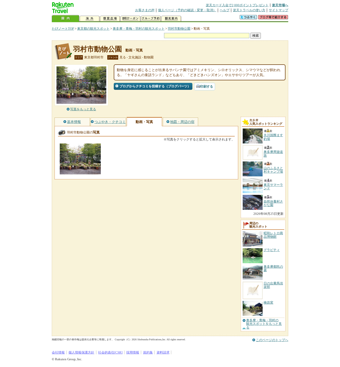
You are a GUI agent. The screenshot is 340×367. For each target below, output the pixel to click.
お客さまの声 (145, 10)
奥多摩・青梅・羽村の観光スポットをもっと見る (264, 324)
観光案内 (171, 18)
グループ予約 (151, 18)
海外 (90, 18)
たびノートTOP (63, 28)
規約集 (148, 352)
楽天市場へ (280, 5)
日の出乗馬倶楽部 (273, 285)
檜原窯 (268, 302)
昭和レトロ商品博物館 (273, 235)
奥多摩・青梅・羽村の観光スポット (139, 28)
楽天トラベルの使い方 (249, 10)
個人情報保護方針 (81, 352)
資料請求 (163, 352)
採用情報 (132, 352)
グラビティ (272, 250)
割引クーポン (130, 18)
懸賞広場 (110, 18)
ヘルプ (224, 10)
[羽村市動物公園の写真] (80, 172)
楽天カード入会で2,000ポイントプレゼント (237, 5)
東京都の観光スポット (93, 28)
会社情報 (58, 352)
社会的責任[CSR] (110, 352)
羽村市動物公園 (179, 28)
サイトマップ (278, 10)
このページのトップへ (272, 340)
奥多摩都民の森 (273, 268)
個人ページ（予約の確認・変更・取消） (187, 10)
